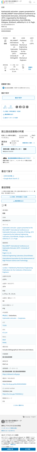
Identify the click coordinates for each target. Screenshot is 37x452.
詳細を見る (30, 68)
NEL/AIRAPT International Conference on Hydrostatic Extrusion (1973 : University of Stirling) (15, 248)
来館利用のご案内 (27, 143)
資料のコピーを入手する (8, 431)
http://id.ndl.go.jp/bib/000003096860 (14, 384)
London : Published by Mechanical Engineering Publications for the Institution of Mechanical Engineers (17, 270)
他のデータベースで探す (11, 118)
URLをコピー (10, 108)
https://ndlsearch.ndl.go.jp (11, 374)
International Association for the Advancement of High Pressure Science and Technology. (18, 259)
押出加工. (5, 315)
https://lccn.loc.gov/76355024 (12, 394)
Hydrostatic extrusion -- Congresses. (14, 318)
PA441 (4, 342)
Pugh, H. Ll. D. (6, 253)
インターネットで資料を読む (9, 428)
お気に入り (5, 108)
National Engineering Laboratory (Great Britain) (17, 256)
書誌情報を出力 (9, 114)
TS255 (4, 325)
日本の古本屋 (8, 176)
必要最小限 (10, 449)
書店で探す (18, 98)
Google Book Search (10, 178)
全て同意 (27, 449)
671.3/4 (4, 332)
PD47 (4, 340)
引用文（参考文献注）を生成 (12, 111)
